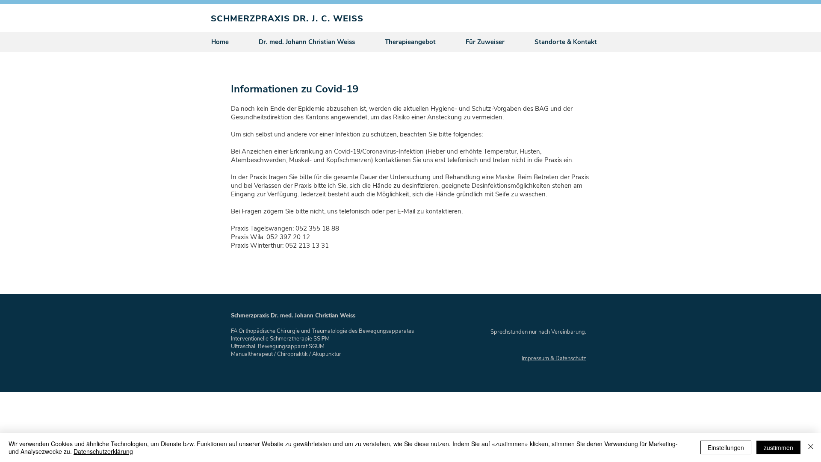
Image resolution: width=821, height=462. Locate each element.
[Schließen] (811, 447)
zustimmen (778, 447)
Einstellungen (726, 447)
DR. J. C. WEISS (328, 18)
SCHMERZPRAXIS (252, 18)
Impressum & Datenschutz (554, 358)
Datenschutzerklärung (103, 451)
